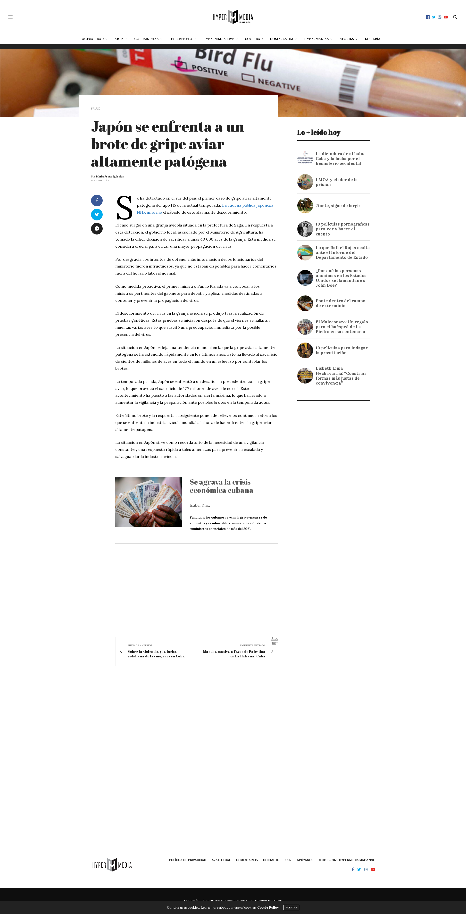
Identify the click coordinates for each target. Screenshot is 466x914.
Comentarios (247, 860)
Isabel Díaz (200, 505)
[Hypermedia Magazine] (233, 17)
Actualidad (93, 39)
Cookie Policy (268, 908)
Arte (119, 39)
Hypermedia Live (218, 39)
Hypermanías (316, 39)
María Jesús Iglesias (110, 176)
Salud (95, 108)
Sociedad (254, 39)
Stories (347, 39)
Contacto (271, 860)
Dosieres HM (281, 39)
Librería (372, 39)
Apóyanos (305, 860)
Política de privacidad (187, 860)
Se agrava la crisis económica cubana (222, 486)
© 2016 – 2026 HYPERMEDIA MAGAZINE (347, 860)
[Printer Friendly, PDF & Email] (274, 640)
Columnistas (146, 39)
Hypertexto (180, 39)
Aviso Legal (221, 860)
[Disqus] (184, 740)
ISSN (288, 860)
